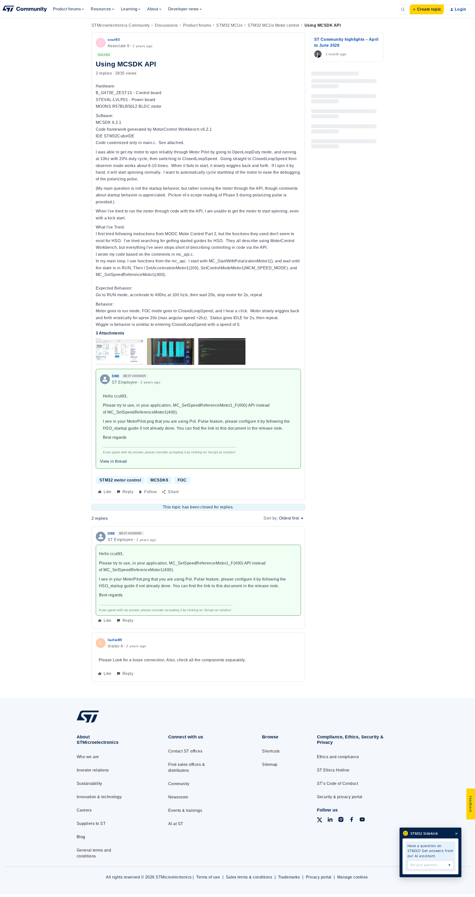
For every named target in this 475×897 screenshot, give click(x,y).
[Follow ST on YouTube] (362, 820)
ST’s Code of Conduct (337, 783)
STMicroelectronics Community (121, 25)
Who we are (88, 757)
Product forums (197, 25)
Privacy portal (319, 877)
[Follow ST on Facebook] (352, 820)
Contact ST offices (185, 751)
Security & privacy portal (339, 797)
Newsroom (178, 797)
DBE (115, 376)
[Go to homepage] (113, 722)
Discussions (166, 25)
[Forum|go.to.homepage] (24, 9)
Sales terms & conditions (249, 877)
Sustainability (89, 783)
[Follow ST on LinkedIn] (330, 820)
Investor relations (93, 770)
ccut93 (114, 40)
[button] (427, 9)
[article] (198, 577)
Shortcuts (271, 751)
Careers (84, 810)
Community (178, 784)
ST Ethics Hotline (333, 770)
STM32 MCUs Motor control (273, 25)
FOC (182, 480)
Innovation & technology (99, 797)
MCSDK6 (159, 480)
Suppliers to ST (91, 823)
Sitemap (269, 764)
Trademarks (289, 877)
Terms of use (208, 877)
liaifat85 (115, 640)
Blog (81, 837)
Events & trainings (185, 810)
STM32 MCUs (229, 25)
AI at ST (175, 824)
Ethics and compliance (338, 757)
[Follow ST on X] (319, 820)
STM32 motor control (120, 480)
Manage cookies (352, 877)
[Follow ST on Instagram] (341, 820)
